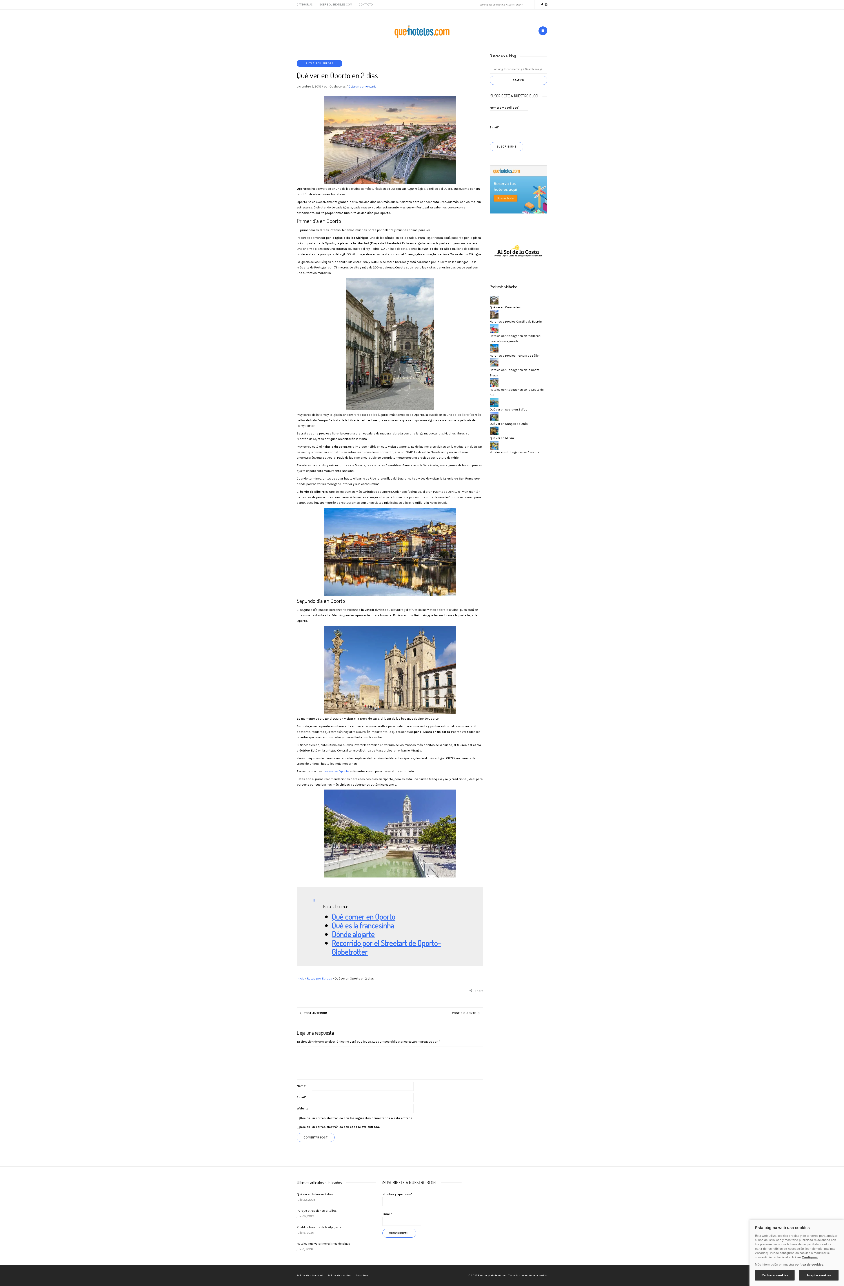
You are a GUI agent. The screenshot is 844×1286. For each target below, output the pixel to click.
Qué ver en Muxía (502, 438)
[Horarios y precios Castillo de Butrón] (494, 314)
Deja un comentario (362, 86)
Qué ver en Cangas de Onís (509, 424)
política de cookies (809, 1264)
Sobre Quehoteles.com (335, 4)
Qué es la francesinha (363, 925)
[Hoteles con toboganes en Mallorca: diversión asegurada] (494, 328)
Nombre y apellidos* (504, 107)
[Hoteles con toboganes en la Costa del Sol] (494, 382)
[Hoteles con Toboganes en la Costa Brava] (494, 362)
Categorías (305, 4)
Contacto (366, 4)
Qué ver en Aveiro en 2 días (508, 409)
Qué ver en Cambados (505, 307)
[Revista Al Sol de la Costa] (519, 251)
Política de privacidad (310, 1275)
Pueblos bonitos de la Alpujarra (319, 1227)
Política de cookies (339, 1275)
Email (301, 1097)
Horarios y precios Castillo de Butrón (516, 321)
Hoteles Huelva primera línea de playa (323, 1244)
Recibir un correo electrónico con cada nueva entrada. (340, 1127)
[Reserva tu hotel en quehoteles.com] (519, 189)
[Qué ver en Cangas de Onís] (494, 416)
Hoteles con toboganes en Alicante (514, 452)
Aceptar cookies (819, 1275)
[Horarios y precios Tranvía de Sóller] (494, 348)
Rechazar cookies (775, 1275)
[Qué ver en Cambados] (494, 300)
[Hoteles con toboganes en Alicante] (494, 445)
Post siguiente (464, 1013)
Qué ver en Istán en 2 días (315, 1194)
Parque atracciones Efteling (317, 1211)
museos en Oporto (335, 771)
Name (302, 1086)
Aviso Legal (362, 1275)
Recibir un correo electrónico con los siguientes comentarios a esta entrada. (356, 1118)
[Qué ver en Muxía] (494, 430)
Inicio (300, 978)
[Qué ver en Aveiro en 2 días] (494, 402)
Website (302, 1108)
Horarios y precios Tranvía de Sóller (515, 356)
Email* (494, 127)
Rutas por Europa (319, 63)
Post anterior (315, 1013)
